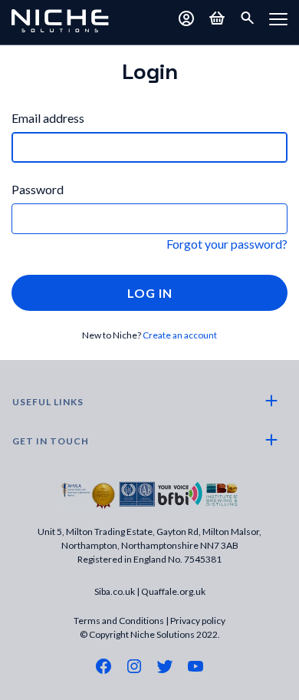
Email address (48, 118)
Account (186, 18)
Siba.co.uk (114, 591)
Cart (217, 18)
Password (38, 189)
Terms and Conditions (119, 620)
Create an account (180, 335)
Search (247, 18)
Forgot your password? (227, 243)
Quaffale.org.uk (173, 591)
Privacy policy (197, 620)
